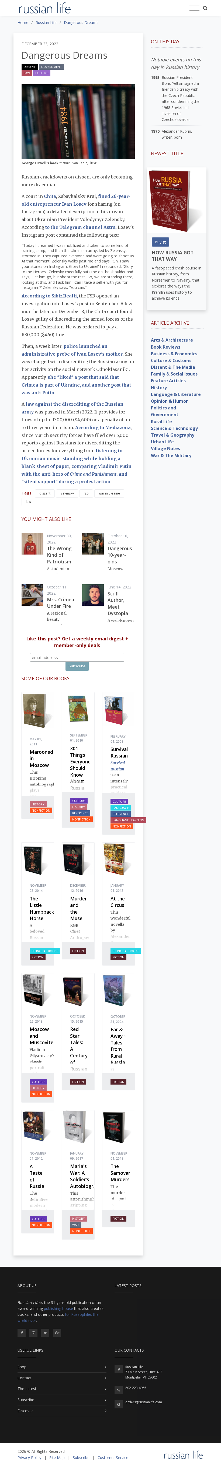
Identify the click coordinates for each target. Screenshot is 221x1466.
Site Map (57, 1457)
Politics (41, 73)
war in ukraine (109, 493)
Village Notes (165, 448)
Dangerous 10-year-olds (120, 555)
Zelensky (67, 493)
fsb (86, 493)
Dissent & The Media (173, 367)
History (38, 804)
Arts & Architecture (172, 340)
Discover (25, 1410)
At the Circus (117, 902)
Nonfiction (41, 810)
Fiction (37, 957)
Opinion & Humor (169, 401)
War (75, 1225)
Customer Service (113, 1457)
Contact (24, 1377)
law (28, 501)
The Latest (27, 1388)
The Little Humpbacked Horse (45, 908)
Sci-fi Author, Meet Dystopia (118, 603)
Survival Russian (119, 752)
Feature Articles (168, 381)
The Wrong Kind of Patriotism (59, 555)
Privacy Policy (29, 1457)
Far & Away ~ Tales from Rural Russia (118, 1046)
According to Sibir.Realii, (50, 296)
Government (51, 67)
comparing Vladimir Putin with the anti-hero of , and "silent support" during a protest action (77, 474)
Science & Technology (174, 428)
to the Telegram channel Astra (80, 227)
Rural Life (161, 422)
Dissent (30, 67)
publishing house (58, 1308)
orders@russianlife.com (143, 1402)
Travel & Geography (172, 435)
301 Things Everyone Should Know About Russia (80, 768)
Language (121, 808)
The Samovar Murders (120, 1173)
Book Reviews (165, 347)
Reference (80, 813)
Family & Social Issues (174, 374)
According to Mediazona (103, 427)
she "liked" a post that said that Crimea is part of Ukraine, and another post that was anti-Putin (76, 384)
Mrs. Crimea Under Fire (60, 602)
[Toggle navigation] (194, 8)
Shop (22, 1366)
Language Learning (128, 820)
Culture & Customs (171, 360)
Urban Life (162, 442)
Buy (159, 241)
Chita (50, 196)
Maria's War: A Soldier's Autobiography (87, 1176)
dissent (44, 493)
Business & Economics (174, 354)
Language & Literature (176, 394)
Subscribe (26, 1399)
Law (27, 73)
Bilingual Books (45, 951)
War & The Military (171, 455)
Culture (78, 801)
